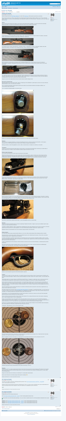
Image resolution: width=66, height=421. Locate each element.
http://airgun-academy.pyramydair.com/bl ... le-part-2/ (16, 400)
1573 (53, 18)
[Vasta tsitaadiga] (48, 13)
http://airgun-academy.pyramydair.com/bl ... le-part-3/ (16, 401)
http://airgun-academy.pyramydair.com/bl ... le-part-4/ (16, 402)
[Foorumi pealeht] (6, 3)
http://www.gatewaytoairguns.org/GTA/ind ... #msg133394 (35, 381)
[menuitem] (6, 6)
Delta (5, 14)
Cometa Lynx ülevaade (6, 10)
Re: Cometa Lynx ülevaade (6, 379)
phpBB (28, 412)
